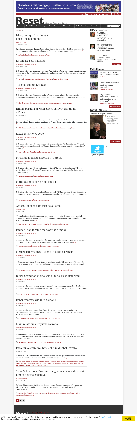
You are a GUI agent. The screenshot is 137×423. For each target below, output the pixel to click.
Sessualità (59, 224)
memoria (58, 363)
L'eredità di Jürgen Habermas (102, 114)
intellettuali (38, 363)
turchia (59, 79)
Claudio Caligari (46, 128)
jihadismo (42, 55)
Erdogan (26, 79)
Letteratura (32, 224)
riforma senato (48, 342)
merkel (46, 270)
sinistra (39, 365)
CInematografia (55, 362)
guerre (40, 393)
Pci (79, 363)
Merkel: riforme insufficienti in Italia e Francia (44, 251)
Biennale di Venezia (28, 128)
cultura (81, 362)
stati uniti (66, 224)
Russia (49, 246)
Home (82, 14)
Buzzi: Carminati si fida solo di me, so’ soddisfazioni (48, 276)
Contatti (89, 14)
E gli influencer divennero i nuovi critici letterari (106, 49)
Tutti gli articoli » (115, 106)
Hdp (43, 103)
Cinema (38, 128)
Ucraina (54, 246)
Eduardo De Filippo (27, 363)
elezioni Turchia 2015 (29, 103)
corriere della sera (25, 294)
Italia (44, 363)
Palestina (53, 270)
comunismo (65, 362)
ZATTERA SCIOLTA (104, 56)
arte (20, 393)
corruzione (22, 200)
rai (49, 152)
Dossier (20, 26)
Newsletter (95, 26)
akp (20, 103)
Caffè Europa (41, 26)
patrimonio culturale (68, 393)
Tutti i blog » (116, 64)
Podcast (79, 26)
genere (25, 224)
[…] (81, 51)
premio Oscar (65, 128)
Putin (40, 342)
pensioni (64, 103)
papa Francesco (47, 79)
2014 (20, 362)
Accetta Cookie (128, 419)
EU (24, 246)
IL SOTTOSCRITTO (104, 45)
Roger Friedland (45, 224)
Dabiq (33, 55)
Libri (71, 26)
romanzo (33, 365)
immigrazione (27, 176)
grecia (20, 176)
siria (32, 395)
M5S (32, 270)
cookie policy (106, 417)
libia (50, 103)
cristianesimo (73, 362)
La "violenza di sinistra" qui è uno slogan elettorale (109, 85)
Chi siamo (97, 14)
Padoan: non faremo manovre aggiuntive (41, 230)
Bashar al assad (27, 393)
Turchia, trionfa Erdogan (31, 84)
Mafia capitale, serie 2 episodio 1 (36, 181)
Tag (21, 30)
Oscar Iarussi (56, 128)
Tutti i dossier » (115, 141)
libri (38, 224)
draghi (41, 294)
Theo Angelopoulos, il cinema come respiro (107, 39)
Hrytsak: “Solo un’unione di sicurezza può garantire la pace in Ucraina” (109, 97)
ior (30, 79)
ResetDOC (29, 26)
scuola (39, 176)
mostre (58, 393)
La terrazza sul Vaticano (30, 60)
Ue (58, 246)
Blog (86, 26)
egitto (20, 79)
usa (59, 318)
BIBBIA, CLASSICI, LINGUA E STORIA (106, 60)
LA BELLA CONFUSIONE (102, 34)
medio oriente (50, 393)
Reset (17, 30)
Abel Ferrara (26, 362)
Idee (65, 26)
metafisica (65, 363)
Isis (37, 55)
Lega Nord (38, 79)
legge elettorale (36, 246)
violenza (45, 365)
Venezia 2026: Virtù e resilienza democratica (109, 73)
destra (18, 363)
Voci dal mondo (54, 26)
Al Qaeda (21, 55)
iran (27, 318)
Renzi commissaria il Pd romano (36, 300)
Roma (48, 55)
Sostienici (105, 14)
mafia (33, 200)
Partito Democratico (41, 152)
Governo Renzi (29, 152)
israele (28, 270)
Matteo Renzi (56, 103)
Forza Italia (47, 294)
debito (21, 246)
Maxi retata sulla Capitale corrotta (37, 324)
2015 (20, 128)
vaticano (65, 79)
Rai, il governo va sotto (30, 133)
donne (21, 224)
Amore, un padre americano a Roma (38, 205)
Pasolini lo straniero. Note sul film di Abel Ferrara (46, 348)
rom (54, 342)
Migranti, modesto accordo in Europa (39, 157)
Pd (68, 270)
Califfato (28, 55)
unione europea (47, 176)
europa (21, 152)
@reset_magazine (98, 155)
